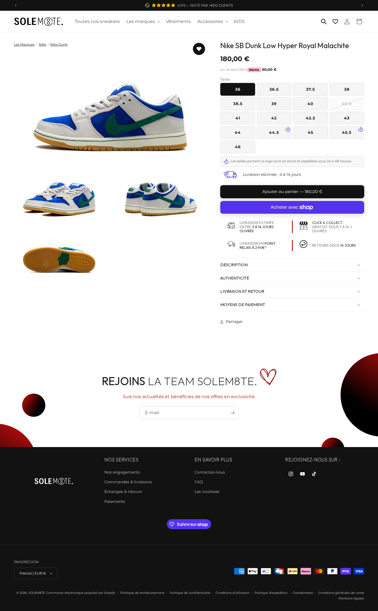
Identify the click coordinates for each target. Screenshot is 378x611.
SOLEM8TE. (36, 592)
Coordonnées (303, 592)
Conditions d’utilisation (232, 592)
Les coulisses (207, 491)
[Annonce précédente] (16, 5)
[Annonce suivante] (362, 5)
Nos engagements (122, 471)
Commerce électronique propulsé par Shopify (80, 592)
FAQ (199, 481)
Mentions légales (351, 598)
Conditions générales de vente (341, 592)
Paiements (114, 501)
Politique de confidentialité (190, 592)
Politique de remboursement (142, 592)
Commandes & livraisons (128, 481)
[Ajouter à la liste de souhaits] (199, 49)
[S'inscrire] (232, 412)
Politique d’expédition (271, 592)
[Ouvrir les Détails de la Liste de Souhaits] (335, 21)
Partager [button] (234, 321)
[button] (142, 21)
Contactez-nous (210, 471)
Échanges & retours (123, 491)
